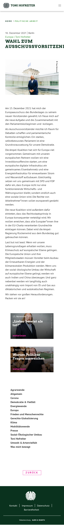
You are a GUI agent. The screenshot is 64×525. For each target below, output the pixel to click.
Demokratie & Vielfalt (23, 402)
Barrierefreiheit (31, 509)
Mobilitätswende (20, 426)
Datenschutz (43, 505)
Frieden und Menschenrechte (27, 414)
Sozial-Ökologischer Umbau (26, 434)
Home (8, 21)
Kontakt (13, 505)
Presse (14, 430)
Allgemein (16, 394)
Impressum (27, 505)
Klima (14, 422)
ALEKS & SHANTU (38, 520)
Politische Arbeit (26, 21)
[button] (59, 5)
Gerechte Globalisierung (24, 418)
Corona (15, 398)
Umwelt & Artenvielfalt (24, 442)
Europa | (10, 36)
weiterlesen (19, 335)
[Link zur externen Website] (32, 496)
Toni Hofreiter (23, 36)
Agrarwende (17, 390)
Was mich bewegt (20, 447)
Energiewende (19, 406)
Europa (15, 410)
